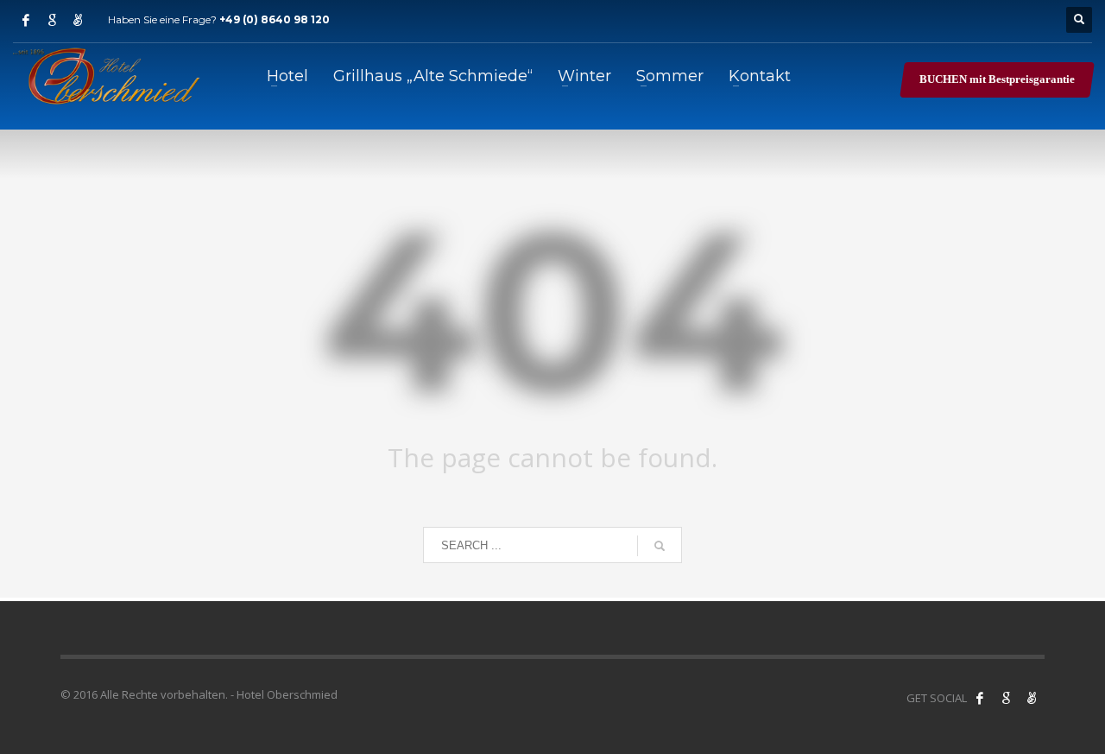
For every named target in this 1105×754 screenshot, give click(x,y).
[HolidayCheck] (78, 20)
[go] (659, 546)
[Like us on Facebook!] (980, 698)
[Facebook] (26, 20)
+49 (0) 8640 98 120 (274, 19)
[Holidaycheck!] (1032, 698)
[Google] (52, 20)
